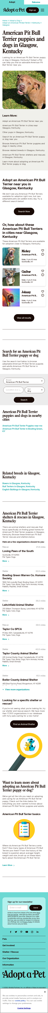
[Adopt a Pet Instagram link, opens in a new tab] (32, 932)
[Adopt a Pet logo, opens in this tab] (24, 977)
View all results (24, 318)
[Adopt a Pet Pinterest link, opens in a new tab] (22, 932)
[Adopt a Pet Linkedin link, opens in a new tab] (37, 932)
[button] (42, 250)
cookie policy (20, 1001)
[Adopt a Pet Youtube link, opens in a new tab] (27, 932)
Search (24, 400)
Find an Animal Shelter (24, 724)
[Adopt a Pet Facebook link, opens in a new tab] (11, 932)
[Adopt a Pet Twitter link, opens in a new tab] (16, 932)
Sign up (32, 10)
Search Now (24, 211)
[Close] (45, 992)
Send (35, 908)
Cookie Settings (24, 1008)
